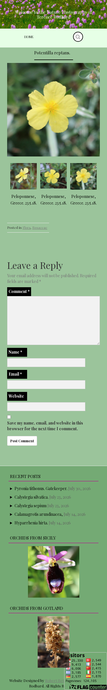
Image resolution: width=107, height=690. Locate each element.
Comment (19, 291)
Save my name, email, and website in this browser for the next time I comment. (45, 425)
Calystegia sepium (31, 505)
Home (28, 37)
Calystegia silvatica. (32, 497)
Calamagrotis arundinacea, (39, 514)
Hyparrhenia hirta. (31, 523)
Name (15, 352)
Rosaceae (39, 227)
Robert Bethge (57, 680)
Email (15, 374)
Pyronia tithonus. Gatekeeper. (41, 488)
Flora (27, 227)
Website (16, 396)
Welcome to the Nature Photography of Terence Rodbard (53, 14)
